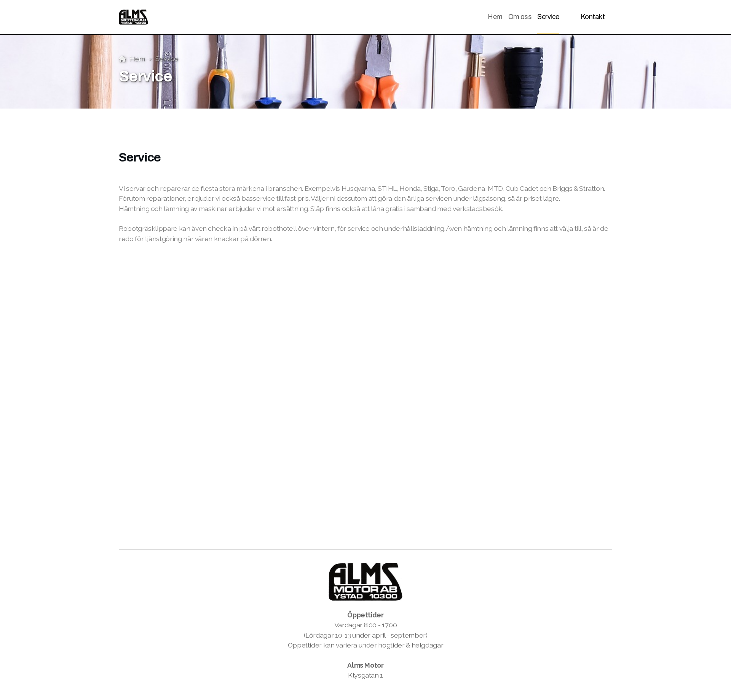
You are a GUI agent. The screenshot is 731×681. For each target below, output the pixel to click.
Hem (137, 58)
